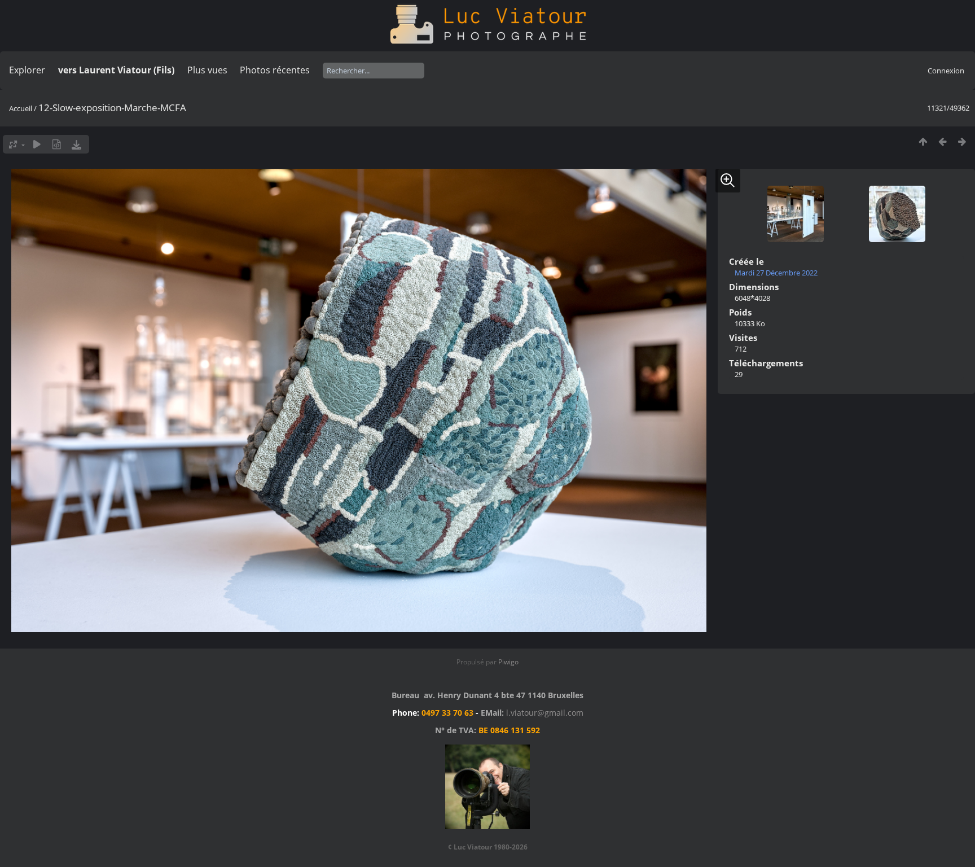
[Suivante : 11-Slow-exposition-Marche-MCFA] (962, 141)
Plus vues (207, 70)
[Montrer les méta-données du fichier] (57, 144)
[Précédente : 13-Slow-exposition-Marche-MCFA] (942, 141)
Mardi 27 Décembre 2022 (776, 273)
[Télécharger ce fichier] (76, 144)
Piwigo (508, 662)
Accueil (20, 108)
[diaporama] (37, 144)
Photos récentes (275, 70)
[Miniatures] (923, 141)
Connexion (946, 70)
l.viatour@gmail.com (544, 712)
